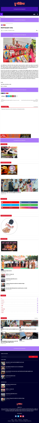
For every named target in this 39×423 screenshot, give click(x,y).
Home (2, 23)
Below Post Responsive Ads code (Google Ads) (19, 89)
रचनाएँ (20, 312)
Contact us (20, 419)
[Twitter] (9, 96)
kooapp (10, 210)
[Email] (15, 96)
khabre (20, 300)
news (20, 303)
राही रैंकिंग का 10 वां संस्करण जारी (10, 274)
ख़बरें (4, 93)
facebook (29, 202)
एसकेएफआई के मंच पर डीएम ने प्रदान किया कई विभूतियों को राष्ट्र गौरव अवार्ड (11, 192)
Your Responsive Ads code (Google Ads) (19, 9)
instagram (29, 207)
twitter (11, 204)
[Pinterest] (13, 96)
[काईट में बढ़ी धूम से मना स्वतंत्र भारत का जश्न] (19, 262)
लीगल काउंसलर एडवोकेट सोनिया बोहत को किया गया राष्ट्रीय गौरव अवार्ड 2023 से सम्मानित (16, 288)
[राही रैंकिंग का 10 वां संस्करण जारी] (3, 275)
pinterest (10, 207)
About (16, 419)
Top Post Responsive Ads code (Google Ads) (19, 34)
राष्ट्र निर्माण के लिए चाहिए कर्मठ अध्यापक (27, 339)
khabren (20, 301)
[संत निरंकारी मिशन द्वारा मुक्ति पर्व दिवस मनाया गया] (3, 280)
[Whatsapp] (11, 96)
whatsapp (29, 204)
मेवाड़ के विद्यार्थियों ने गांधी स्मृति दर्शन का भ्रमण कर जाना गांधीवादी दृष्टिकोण (28, 330)
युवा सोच (4, 23)
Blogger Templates (15, 420)
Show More (36, 318)
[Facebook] (7, 96)
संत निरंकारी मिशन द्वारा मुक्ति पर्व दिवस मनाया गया (11, 278)
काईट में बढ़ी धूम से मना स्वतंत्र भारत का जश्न (6, 270)
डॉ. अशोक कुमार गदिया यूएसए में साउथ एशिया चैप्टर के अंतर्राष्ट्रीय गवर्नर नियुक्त (15, 283)
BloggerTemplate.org (27, 420)
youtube (10, 202)
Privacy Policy (25, 419)
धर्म (20, 307)
